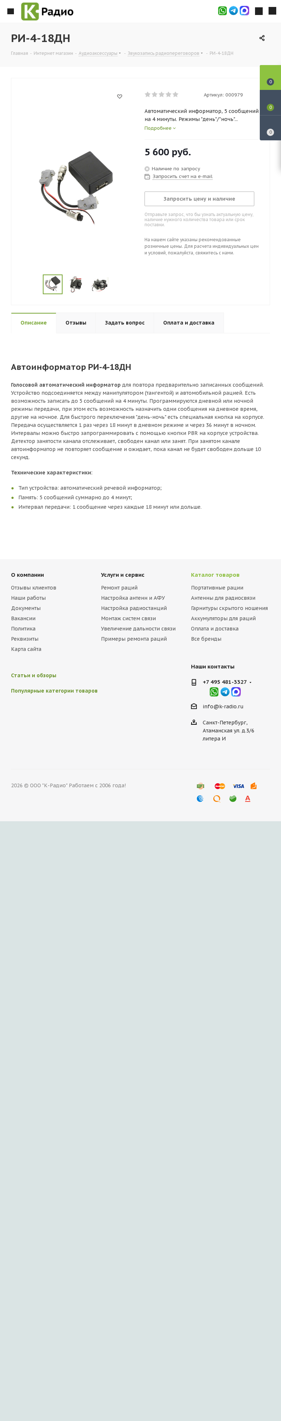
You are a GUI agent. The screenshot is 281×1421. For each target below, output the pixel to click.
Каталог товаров (215, 574)
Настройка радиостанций (134, 608)
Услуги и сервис (123, 574)
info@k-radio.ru (223, 706)
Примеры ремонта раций (134, 639)
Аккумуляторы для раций (223, 618)
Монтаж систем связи (128, 618)
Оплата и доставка (215, 628)
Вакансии (23, 618)
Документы (26, 608)
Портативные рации (217, 587)
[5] (175, 95)
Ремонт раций (119, 587)
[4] (168, 95)
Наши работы (28, 598)
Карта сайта (26, 649)
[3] (161, 95)
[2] (154, 95)
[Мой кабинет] (259, 11)
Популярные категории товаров (54, 690)
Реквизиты (24, 639)
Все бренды (206, 639)
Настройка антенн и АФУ (133, 598)
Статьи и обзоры (33, 675)
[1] (148, 95)
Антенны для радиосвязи (223, 598)
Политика (23, 628)
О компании (27, 574)
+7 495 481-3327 (225, 681)
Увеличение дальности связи (138, 628)
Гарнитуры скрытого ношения (229, 608)
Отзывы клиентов (33, 587)
